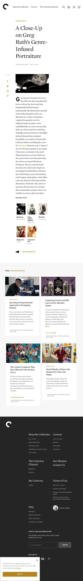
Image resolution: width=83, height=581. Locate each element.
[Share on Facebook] (7, 81)
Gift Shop (32, 453)
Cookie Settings (59, 489)
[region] (20, 569)
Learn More (17, 568)
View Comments (28, 252)
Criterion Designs (22, 64)
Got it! (20, 574)
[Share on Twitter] (8, 86)
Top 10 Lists (57, 439)
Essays (55, 442)
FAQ (31, 507)
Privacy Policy (59, 485)
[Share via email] (8, 91)
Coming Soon (34, 446)
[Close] (37, 560)
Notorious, (22, 145)
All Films (32, 439)
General (32, 511)
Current (34, 7)
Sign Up (32, 472)
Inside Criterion (15, 330)
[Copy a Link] (8, 96)
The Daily (57, 449)
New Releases (34, 442)
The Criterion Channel (49, 7)
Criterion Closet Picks (38, 449)
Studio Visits (21, 21)
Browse (32, 469)
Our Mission (60, 461)
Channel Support (36, 522)
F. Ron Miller (52, 333)
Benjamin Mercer (18, 397)
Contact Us (59, 465)
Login (31, 485)
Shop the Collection (20, 7)
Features (56, 446)
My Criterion (36, 480)
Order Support (35, 515)
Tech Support (34, 518)
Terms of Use (60, 480)
